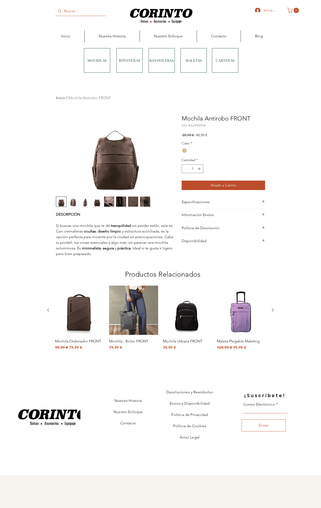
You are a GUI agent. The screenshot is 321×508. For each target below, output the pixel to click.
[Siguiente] (273, 310)
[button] (293, 10)
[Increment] (200, 169)
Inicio (60, 98)
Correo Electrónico (259, 404)
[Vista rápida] (79, 310)
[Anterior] (48, 310)
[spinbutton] (192, 169)
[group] (160, 320)
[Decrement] (185, 169)
